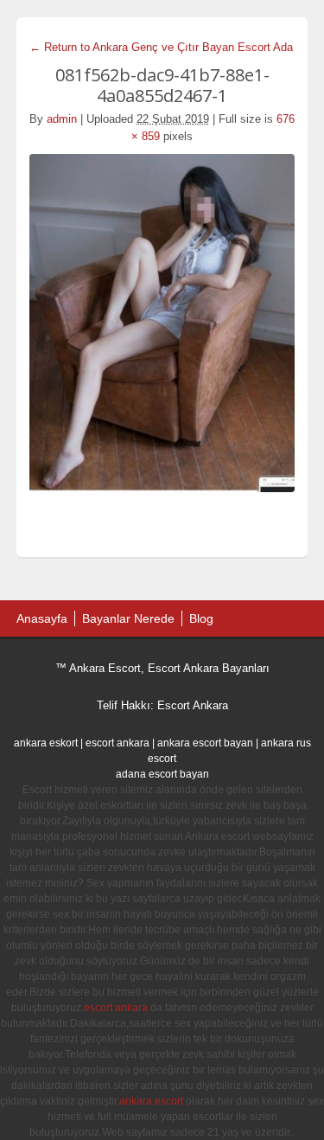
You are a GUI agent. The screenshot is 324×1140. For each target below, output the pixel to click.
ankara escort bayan (205, 743)
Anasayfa (41, 618)
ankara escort (151, 1101)
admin (62, 118)
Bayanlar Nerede (128, 618)
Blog (201, 618)
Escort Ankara (192, 705)
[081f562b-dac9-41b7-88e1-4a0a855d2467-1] (162, 323)
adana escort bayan (162, 774)
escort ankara (117, 743)
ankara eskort (46, 743)
